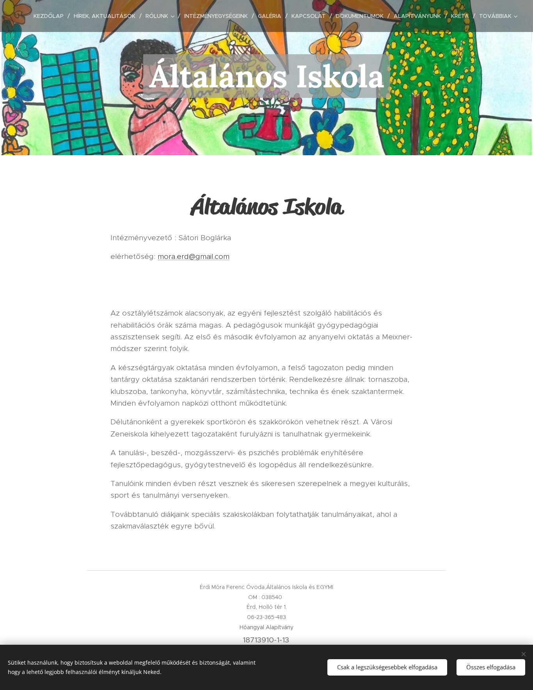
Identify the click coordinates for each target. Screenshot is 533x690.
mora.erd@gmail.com (193, 256)
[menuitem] (51, 16)
